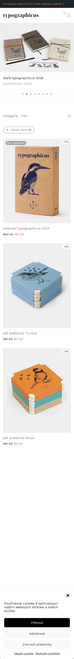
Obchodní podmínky (48, 653)
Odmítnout (37, 634)
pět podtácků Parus (18, 438)
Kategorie (10, 116)
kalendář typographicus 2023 (26, 228)
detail (5, 234)
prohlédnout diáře (17, 84)
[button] (68, 595)
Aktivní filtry (21, 130)
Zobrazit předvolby (37, 644)
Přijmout (37, 623)
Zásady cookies (24, 653)
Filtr (24, 116)
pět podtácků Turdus (20, 333)
